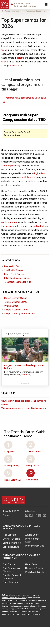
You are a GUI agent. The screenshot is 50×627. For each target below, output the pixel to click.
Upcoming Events (34, 568)
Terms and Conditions (17, 612)
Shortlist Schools (11, 538)
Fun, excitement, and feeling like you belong (24, 367)
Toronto (20, 57)
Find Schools (9, 534)
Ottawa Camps (11, 305)
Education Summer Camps (17, 278)
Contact (6, 515)
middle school (29, 177)
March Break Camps (14, 274)
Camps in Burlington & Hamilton (19, 313)
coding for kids (40, 226)
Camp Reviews (10, 582)
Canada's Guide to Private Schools (21, 527)
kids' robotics (21, 226)
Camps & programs (12, 11)
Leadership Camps (13, 266)
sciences (9, 226)
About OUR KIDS (11, 511)
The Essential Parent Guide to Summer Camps (25, 434)
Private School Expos (32, 540)
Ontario (4, 61)
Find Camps (9, 564)
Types (23, 11)
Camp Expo (31, 564)
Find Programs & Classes (11, 569)
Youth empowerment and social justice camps (23, 408)
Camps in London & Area (16, 309)
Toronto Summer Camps (16, 302)
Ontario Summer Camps (15, 298)
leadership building (10, 165)
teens (4, 50)
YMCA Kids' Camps (13, 270)
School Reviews (11, 547)
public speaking (9, 222)
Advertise (30, 511)
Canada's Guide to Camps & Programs (22, 556)
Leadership (40, 11)
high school (39, 173)
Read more (15, 65)
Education (31, 11)
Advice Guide (32, 534)
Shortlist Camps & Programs (12, 576)
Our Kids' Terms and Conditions (14, 598)
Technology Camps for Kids (17, 282)
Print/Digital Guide (34, 545)
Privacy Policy (7, 614)
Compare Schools (12, 543)
